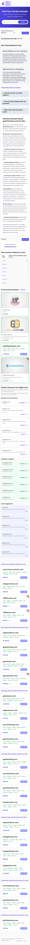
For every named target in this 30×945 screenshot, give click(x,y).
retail (24, 586)
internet (13, 348)
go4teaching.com (10, 647)
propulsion (5, 841)
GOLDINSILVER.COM (7, 334)
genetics (4, 855)
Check (26, 511)
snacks (8, 602)
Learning (4, 268)
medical (12, 853)
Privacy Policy (19, 938)
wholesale (9, 600)
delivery (4, 350)
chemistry (9, 729)
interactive (10, 680)
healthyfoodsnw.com (11, 346)
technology (5, 839)
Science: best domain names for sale (13, 817)
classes (4, 666)
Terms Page (18, 940)
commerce (5, 572)
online (4, 348)
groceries (5, 588)
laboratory (16, 870)
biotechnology (10, 868)
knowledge (24, 649)
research (14, 635)
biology (9, 855)
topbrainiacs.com (10, 710)
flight (17, 839)
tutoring (13, 649)
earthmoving (5, 574)
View (27, 402)
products (8, 348)
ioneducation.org (10, 802)
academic (10, 743)
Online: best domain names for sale (13, 564)
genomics (5, 870)
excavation (24, 572)
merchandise (14, 600)
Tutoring (4, 271)
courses (22, 664)
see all (23, 290)
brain (24, 635)
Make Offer (25, 33)
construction (18, 572)
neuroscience (5, 637)
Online (3, 260)
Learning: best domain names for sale (14, 691)
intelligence (5, 714)
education (5, 635)
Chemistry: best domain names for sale (14, 880)
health (17, 348)
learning (18, 664)
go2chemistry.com (10, 246)
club (20, 586)
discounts (14, 615)
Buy (27, 463)
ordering (5, 617)
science (9, 635)
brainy (10, 714)
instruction (10, 651)
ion (9, 839)
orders (11, 574)
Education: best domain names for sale (14, 627)
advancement (10, 666)
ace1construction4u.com (13, 569)
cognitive (11, 637)
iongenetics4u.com (11, 851)
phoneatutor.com (10, 675)
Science (4, 275)
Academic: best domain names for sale (14, 915)
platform (5, 680)
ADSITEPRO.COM (6, 310)
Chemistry (4, 279)
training (8, 664)
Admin (24, 940)
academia (10, 806)
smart (25, 713)
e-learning (19, 649)
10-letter (16, 666)
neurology (20, 635)
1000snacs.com (9, 612)
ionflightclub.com (10, 837)
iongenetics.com (9, 865)
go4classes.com (9, 661)
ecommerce (22, 348)
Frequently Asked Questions (11, 88)
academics (15, 713)
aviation (20, 839)
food (8, 350)
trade (14, 572)
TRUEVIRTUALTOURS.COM (8, 375)
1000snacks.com (9, 598)
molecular (10, 870)
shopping (9, 586)
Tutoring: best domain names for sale (14, 754)
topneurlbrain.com (11, 632)
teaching (5, 651)
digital (12, 678)
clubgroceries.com (10, 584)
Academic (4, 283)
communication (23, 678)
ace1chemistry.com (11, 724)
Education (4, 264)
